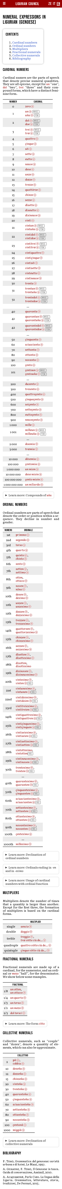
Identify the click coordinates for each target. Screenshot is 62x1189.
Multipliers (20, 49)
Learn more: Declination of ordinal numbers (25, 856)
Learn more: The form (26, 1023)
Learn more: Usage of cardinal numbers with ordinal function (27, 882)
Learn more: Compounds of (30, 495)
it (54, 3)
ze (50, 3)
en (58, 3)
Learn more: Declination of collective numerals (25, 1142)
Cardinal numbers (24, 42)
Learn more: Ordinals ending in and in (30, 869)
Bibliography (21, 58)
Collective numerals (26, 55)
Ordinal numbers (24, 46)
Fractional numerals (26, 52)
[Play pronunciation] (32, 106)
